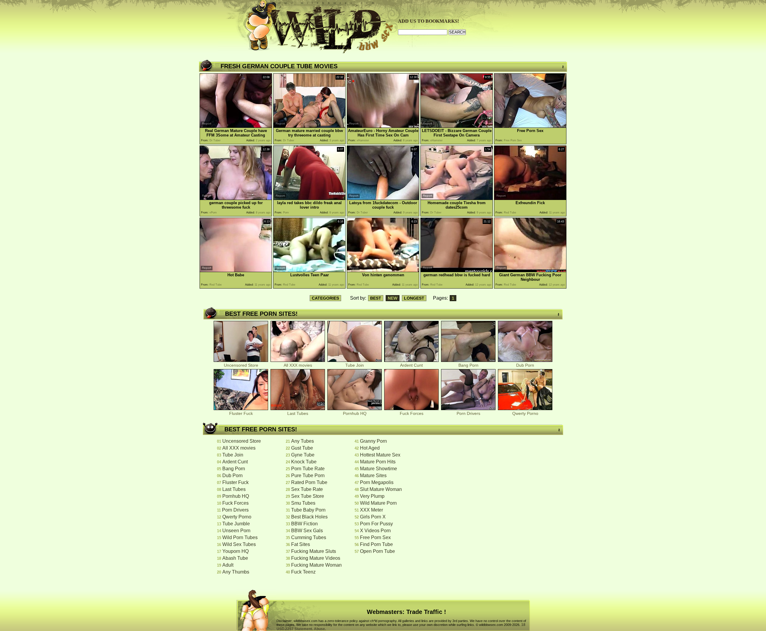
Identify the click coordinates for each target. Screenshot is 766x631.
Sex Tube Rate (307, 489)
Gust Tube (302, 448)
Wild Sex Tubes (239, 544)
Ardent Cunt (411, 365)
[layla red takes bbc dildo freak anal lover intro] (309, 198)
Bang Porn (468, 365)
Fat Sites (300, 544)
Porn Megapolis (376, 482)
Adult (227, 565)
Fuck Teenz (303, 571)
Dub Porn (525, 365)
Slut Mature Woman (381, 489)
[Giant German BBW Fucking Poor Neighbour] (530, 270)
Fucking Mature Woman (316, 565)
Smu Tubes (303, 503)
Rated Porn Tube (309, 482)
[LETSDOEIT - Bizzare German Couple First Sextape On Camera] (457, 126)
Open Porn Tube (377, 551)
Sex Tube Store (307, 496)
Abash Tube (235, 558)
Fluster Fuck (241, 413)
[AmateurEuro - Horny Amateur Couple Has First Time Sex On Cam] (383, 126)
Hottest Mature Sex (380, 454)
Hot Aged (370, 448)
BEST (375, 298)
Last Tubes (297, 413)
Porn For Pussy (376, 523)
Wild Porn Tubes (240, 537)
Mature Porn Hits (378, 461)
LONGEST (414, 298)
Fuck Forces (411, 413)
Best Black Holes (309, 516)
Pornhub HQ (355, 413)
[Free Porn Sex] (530, 126)
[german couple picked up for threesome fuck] (236, 198)
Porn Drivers (468, 413)
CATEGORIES (325, 298)
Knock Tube (304, 461)
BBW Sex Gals (307, 530)
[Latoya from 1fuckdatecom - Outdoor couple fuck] (383, 198)
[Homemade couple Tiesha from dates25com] (457, 198)
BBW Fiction (304, 523)
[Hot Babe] (236, 270)
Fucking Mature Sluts (313, 551)
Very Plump (372, 496)
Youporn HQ (235, 551)
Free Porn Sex (375, 537)
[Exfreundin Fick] (530, 198)
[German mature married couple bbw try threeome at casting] (309, 126)
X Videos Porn (375, 530)
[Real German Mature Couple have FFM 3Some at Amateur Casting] (236, 126)
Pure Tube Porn (308, 475)
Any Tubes (302, 441)
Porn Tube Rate (308, 468)
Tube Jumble (236, 523)
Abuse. (320, 629)
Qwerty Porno (525, 413)
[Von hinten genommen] (383, 270)
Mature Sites (373, 475)
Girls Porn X (373, 516)
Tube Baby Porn (308, 509)
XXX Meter (371, 509)
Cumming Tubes (308, 537)
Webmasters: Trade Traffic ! (406, 612)
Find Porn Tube (376, 544)
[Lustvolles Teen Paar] (309, 270)
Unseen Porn (236, 530)
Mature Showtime (378, 468)
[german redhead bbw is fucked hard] (457, 270)
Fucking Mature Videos (315, 558)
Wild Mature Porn (378, 503)
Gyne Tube (302, 454)
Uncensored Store (241, 365)
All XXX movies (298, 365)
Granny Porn (373, 441)
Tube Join (354, 365)
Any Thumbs (235, 571)
